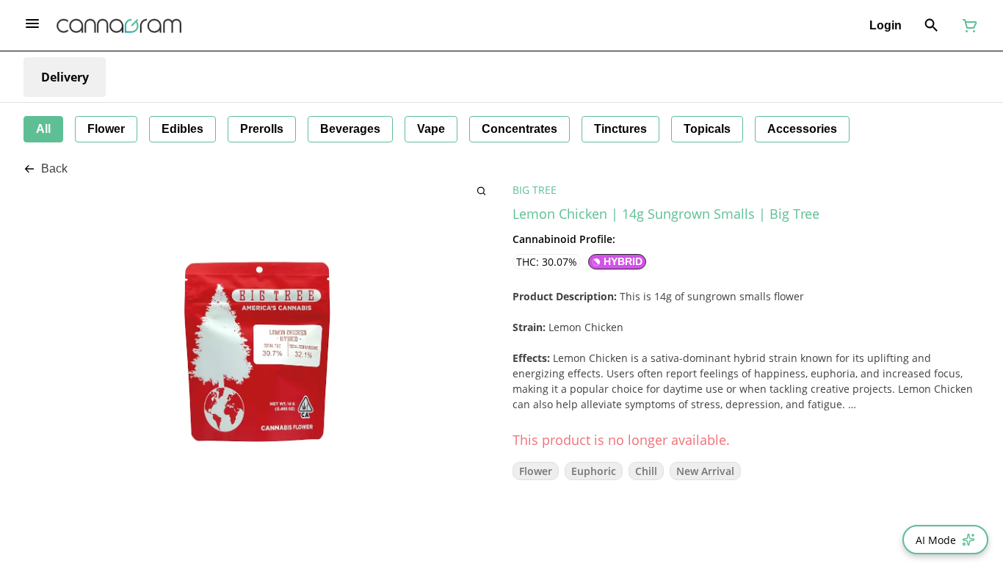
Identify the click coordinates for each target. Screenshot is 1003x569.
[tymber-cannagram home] (119, 25)
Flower (535, 470)
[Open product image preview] (481, 190)
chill (646, 470)
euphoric (593, 470)
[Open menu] (32, 23)
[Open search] (931, 26)
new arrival (705, 470)
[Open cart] (967, 26)
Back (54, 168)
